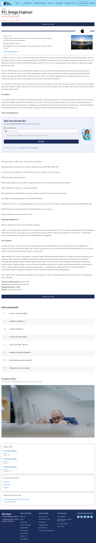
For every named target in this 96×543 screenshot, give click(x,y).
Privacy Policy (34, 147)
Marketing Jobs (43, 528)
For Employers (61, 516)
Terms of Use (24, 530)
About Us (22, 516)
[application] (48, 411)
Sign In (92, 3)
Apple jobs (7, 485)
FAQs (21, 519)
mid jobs (6, 482)
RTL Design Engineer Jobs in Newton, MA (16, 499)
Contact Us (23, 536)
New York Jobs (43, 516)
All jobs (6, 487)
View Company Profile (11, 51)
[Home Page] (6, 4)
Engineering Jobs (43, 525)
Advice (50, 3)
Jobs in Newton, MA (10, 502)
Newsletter (70, 3)
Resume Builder (40, 3)
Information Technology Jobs (46, 530)
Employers (83, 3)
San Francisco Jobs (44, 519)
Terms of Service (25, 147)
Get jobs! (41, 141)
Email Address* (10, 128)
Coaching (59, 3)
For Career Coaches (62, 523)
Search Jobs (23, 522)
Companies (27, 3)
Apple (4, 9)
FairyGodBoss (24, 539)
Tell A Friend (60, 526)
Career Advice (24, 528)
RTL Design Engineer (10, 451)
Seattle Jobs (42, 522)
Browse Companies (25, 525)
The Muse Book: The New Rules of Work (64, 520)
